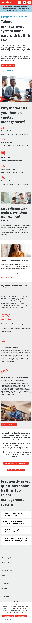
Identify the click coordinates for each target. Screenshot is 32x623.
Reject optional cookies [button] (20, 616)
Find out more (20, 10)
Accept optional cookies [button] (8, 616)
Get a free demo (6, 65)
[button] (7, 619)
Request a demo (5, 277)
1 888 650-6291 (9, 71)
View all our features (8, 424)
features (18, 298)
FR (29, 2)
